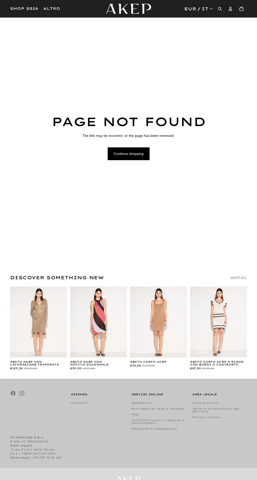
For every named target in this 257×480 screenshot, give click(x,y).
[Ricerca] (219, 8)
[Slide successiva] (61, 321)
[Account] (230, 8)
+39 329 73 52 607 (46, 457)
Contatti (79, 403)
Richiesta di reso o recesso (158, 409)
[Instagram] (22, 393)
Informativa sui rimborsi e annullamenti (158, 422)
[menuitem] (52, 8)
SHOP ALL (238, 278)
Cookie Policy (205, 403)
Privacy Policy (206, 417)
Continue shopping (129, 154)
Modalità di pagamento (154, 429)
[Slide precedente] (15, 321)
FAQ (135, 414)
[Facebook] (13, 393)
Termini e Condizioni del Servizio (215, 410)
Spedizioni (142, 403)
